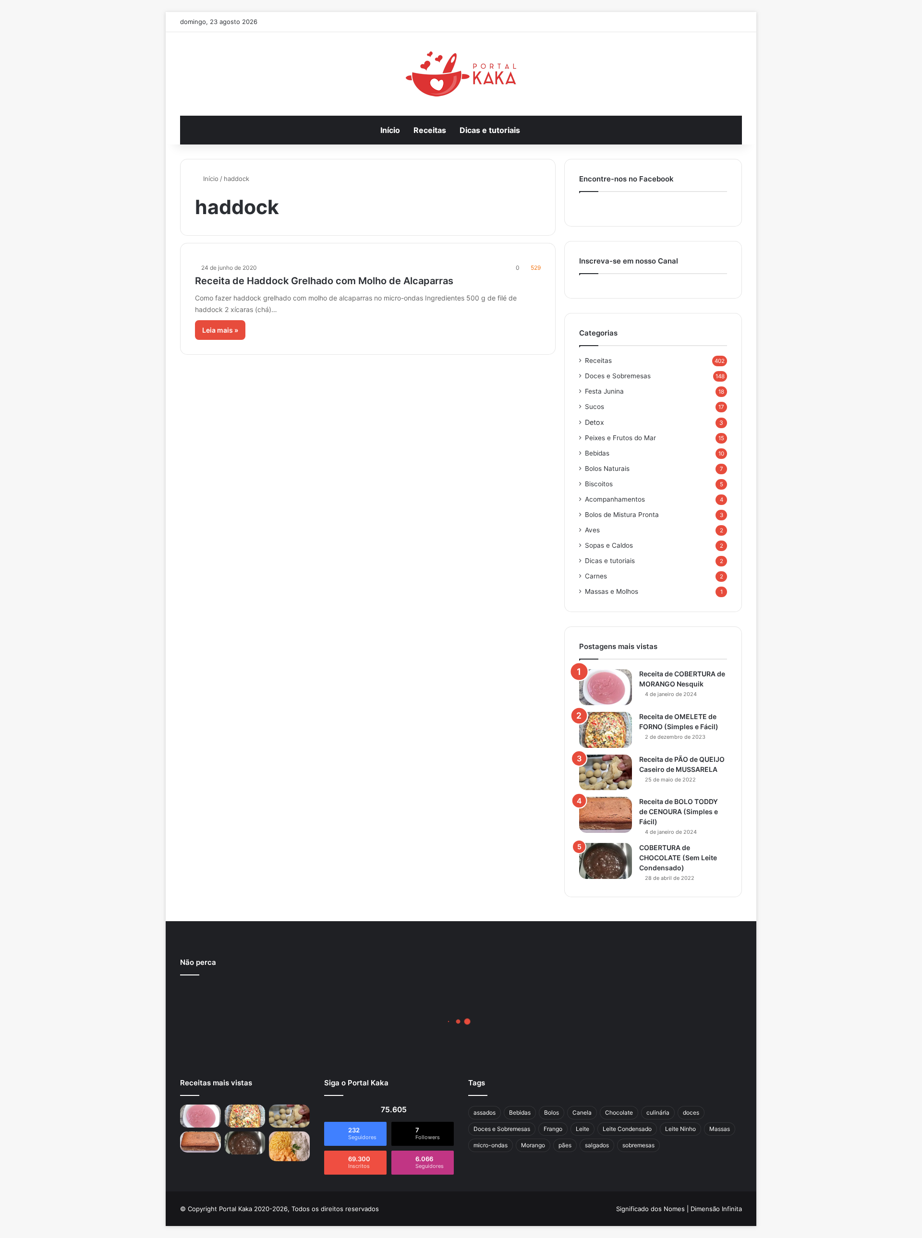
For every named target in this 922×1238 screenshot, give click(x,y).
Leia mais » (220, 330)
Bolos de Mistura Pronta (622, 514)
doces (691, 1112)
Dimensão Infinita (716, 1209)
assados (484, 1112)
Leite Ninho (680, 1128)
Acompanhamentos (615, 499)
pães (564, 1145)
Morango (533, 1145)
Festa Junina (604, 391)
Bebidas (597, 453)
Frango (553, 1128)
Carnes (596, 576)
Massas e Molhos (611, 591)
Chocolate (619, 1112)
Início (390, 130)
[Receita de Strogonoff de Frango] (289, 1146)
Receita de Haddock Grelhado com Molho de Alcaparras (324, 281)
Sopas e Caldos (609, 545)
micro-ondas (490, 1145)
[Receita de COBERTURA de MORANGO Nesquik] (605, 687)
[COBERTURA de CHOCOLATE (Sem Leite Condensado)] (605, 861)
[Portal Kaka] (461, 73)
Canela (582, 1112)
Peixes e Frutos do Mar (620, 438)
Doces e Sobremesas (618, 376)
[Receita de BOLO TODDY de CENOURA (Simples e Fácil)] (605, 815)
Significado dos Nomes (650, 1209)
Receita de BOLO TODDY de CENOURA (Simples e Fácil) (678, 811)
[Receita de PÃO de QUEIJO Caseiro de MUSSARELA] (605, 772)
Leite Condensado (627, 1128)
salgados (597, 1145)
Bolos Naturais (607, 468)
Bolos (551, 1112)
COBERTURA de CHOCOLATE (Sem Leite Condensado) (678, 857)
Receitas (429, 130)
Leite (582, 1128)
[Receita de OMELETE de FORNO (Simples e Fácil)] (605, 730)
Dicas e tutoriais (490, 130)
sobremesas (638, 1145)
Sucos (594, 406)
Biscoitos (599, 484)
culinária (657, 1112)
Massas (719, 1128)
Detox (594, 422)
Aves (592, 530)
